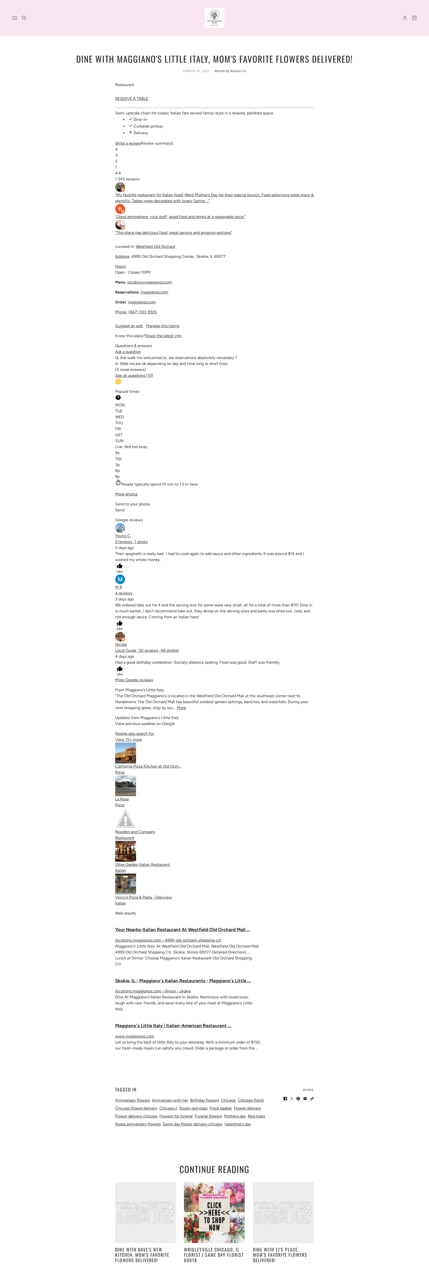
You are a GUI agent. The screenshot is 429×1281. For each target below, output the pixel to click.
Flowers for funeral (176, 1116)
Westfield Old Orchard (155, 246)
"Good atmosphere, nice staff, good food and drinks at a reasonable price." (180, 216)
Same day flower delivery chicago (192, 1124)
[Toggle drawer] (14, 18)
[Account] (405, 18)
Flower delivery (247, 1108)
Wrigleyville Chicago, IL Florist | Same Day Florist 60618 (214, 1254)
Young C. (123, 535)
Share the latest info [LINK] (163, 335)
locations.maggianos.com (149, 282)
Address (122, 256)
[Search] (24, 18)
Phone (120, 312)
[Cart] (414, 18)
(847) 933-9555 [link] (142, 312)
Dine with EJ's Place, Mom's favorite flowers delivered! (280, 1254)
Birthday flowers (204, 1100)
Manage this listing (162, 326)
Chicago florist (251, 1100)
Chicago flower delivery (136, 1108)
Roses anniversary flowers (138, 1124)
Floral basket (221, 1108)
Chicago (228, 1100)
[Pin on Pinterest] (298, 1098)
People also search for (134, 733)
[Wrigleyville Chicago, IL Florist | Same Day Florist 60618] (214, 1212)
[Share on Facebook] (285, 1098)
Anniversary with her (170, 1100)
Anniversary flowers (132, 1100)
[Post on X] (291, 1098)
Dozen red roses (193, 1108)
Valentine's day (237, 1124)
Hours (120, 266)
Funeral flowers (208, 1116)
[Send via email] (305, 1098)
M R (118, 587)
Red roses (256, 1116)
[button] (131, 98)
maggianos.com (154, 292)
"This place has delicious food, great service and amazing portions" (173, 232)
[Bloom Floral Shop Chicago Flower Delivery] (214, 18)
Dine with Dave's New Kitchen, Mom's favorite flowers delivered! (142, 1254)
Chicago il (168, 1108)
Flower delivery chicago (136, 1116)
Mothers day (235, 1116)
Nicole (121, 644)
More (181, 707)
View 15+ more (128, 739)
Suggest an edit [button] (129, 326)
